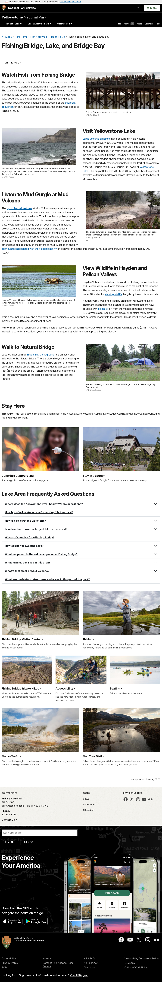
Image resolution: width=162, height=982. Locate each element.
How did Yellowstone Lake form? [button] (25, 520)
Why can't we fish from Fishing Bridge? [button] (29, 537)
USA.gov (130, 962)
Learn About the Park (38, 24)
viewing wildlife (113, 294)
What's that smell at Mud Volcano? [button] (27, 570)
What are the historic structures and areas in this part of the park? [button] (47, 579)
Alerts (128, 24)
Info (119, 24)
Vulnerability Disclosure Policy (142, 958)
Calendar (149, 24)
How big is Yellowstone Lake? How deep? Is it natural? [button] (39, 512)
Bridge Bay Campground (40, 354)
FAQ (87, 799)
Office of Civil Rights (136, 967)
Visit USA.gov (79, 975)
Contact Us (9, 819)
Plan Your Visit (12, 24)
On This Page (18, 62)
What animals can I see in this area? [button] (27, 562)
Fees (158, 24)
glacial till (103, 308)
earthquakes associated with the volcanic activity (30, 248)
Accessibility (9, 958)
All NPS (28, 842)
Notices (47, 958)
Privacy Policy (10, 962)
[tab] (81, 504)
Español (89, 810)
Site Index (90, 804)
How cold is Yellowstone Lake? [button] (24, 545)
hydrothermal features (19, 208)
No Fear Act (90, 962)
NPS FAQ (89, 958)
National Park (24, 17)
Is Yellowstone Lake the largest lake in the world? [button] (36, 529)
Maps (139, 24)
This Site (10, 842)
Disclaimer (89, 967)
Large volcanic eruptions (97, 138)
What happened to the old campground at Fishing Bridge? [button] (41, 554)
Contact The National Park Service (58, 964)
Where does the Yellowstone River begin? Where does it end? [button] (44, 504)
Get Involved (63, 24)
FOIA (5, 967)
